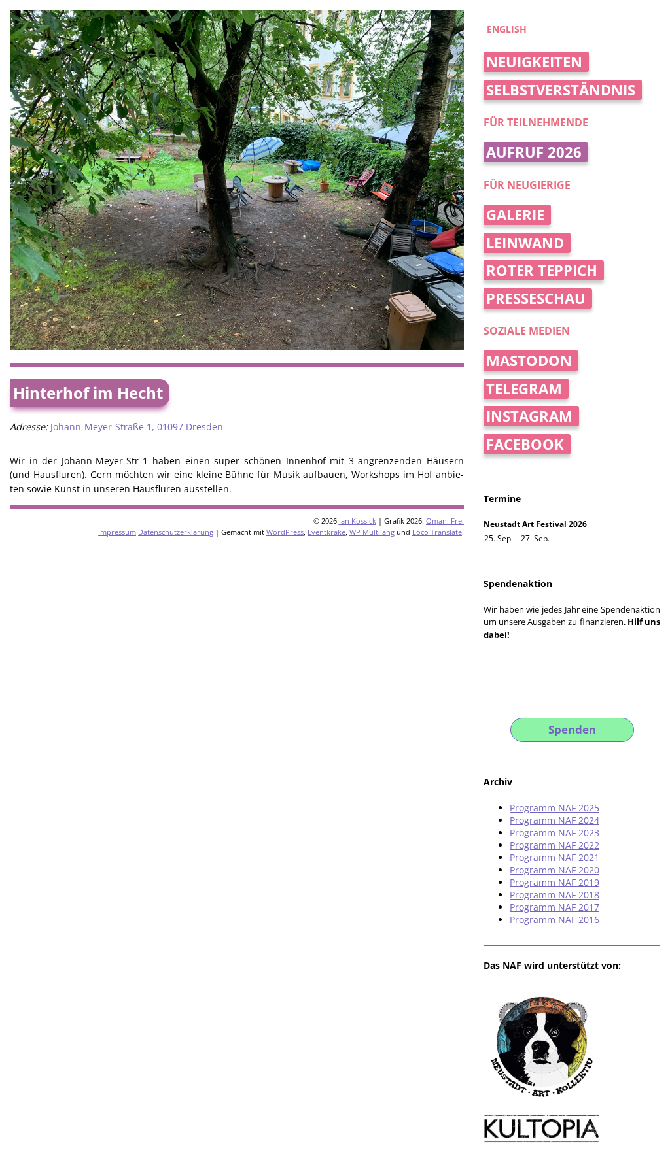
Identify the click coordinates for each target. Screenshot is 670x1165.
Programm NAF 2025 (554, 808)
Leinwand (525, 243)
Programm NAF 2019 (554, 882)
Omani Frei (445, 521)
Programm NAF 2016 (554, 919)
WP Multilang (372, 532)
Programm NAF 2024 (554, 820)
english (507, 29)
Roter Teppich (541, 270)
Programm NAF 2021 (554, 857)
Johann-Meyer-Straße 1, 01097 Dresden (136, 426)
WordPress (285, 532)
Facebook (525, 444)
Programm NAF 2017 (554, 907)
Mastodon (529, 360)
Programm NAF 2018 (554, 894)
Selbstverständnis (560, 90)
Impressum (117, 532)
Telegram (524, 389)
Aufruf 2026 (534, 152)
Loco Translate (437, 532)
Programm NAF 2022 (554, 845)
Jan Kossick (357, 521)
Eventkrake (326, 532)
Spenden (572, 729)
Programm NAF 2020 (554, 870)
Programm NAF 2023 (554, 832)
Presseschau (536, 298)
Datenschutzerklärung (175, 532)
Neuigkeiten (534, 62)
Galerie (515, 215)
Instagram (529, 416)
